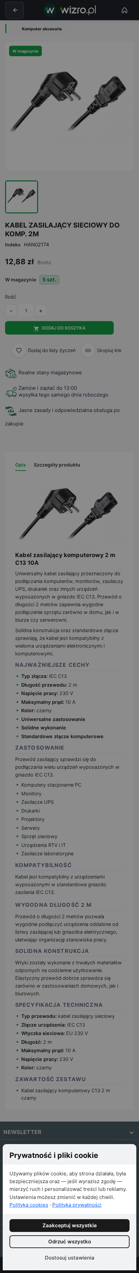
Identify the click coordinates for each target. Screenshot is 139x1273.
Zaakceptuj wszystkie (70, 1225)
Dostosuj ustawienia (69, 1257)
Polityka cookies (28, 1205)
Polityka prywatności (77, 1205)
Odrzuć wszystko (69, 1241)
